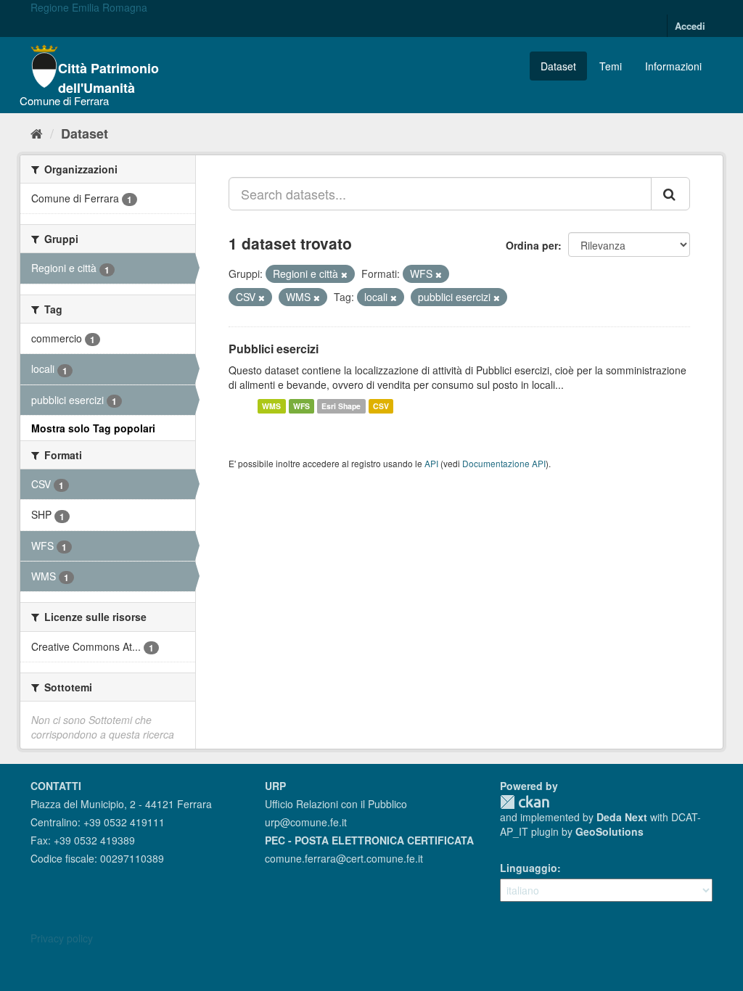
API (431, 463)
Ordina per (532, 245)
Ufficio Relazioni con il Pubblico (336, 804)
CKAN (524, 802)
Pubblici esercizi (274, 348)
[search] (670, 193)
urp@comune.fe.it (306, 822)
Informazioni (673, 66)
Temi (610, 66)
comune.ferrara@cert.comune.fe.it (344, 858)
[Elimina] (344, 274)
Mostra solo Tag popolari (93, 428)
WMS (271, 405)
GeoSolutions (609, 831)
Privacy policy (61, 938)
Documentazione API (504, 463)
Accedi (690, 26)
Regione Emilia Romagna (88, 7)
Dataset (558, 66)
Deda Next (621, 817)
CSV (381, 405)
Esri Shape (341, 405)
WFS (301, 405)
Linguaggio (528, 867)
